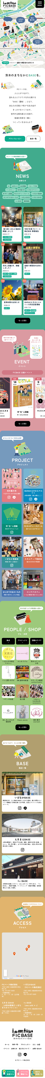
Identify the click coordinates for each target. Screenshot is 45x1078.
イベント (6, 1048)
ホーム (7, 1044)
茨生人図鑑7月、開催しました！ (11, 267)
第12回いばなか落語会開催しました (12, 230)
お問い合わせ (37, 1048)
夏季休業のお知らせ (12, 302)
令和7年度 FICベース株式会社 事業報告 (32, 230)
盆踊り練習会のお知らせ (33, 267)
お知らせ (14, 1048)
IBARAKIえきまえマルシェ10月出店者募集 (32, 303)
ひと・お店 (36, 1044)
